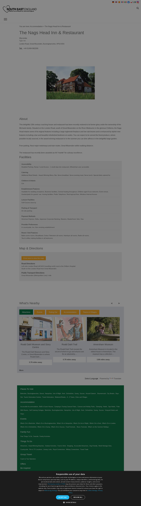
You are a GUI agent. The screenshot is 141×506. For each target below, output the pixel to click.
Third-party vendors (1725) (56, 484)
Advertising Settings (50, 490)
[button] (70, 502)
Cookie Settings (92, 490)
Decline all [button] (77, 497)
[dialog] (70, 488)
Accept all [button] (62, 497)
